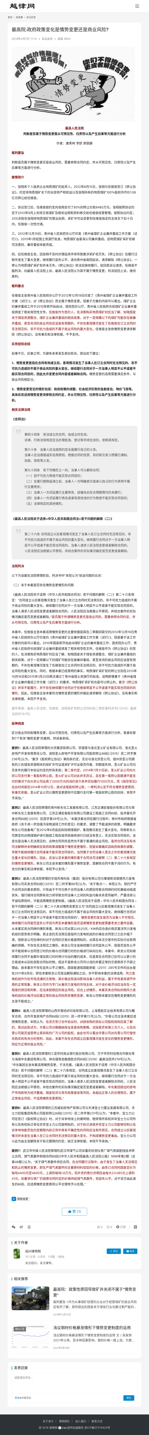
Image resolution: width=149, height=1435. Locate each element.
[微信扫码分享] (14, 1227)
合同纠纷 (19, 1290)
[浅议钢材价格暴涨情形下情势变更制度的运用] (30, 1336)
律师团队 (64, 1421)
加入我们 (80, 1421)
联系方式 (97, 1421)
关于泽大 (48, 1421)
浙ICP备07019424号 (97, 1427)
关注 (115, 1251)
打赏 (120, 1226)
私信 (132, 1251)
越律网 (53, 1427)
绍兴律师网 (33, 1251)
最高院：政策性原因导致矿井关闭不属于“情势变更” (94, 1292)
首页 (10, 17)
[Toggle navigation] (137, 6)
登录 (17, 1397)
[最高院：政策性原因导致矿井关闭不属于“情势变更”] (30, 1298)
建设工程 (19, 1329)
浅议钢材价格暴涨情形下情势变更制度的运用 (92, 1327)
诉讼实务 (47, 38)
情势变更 (22, 1198)
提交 (128, 1397)
